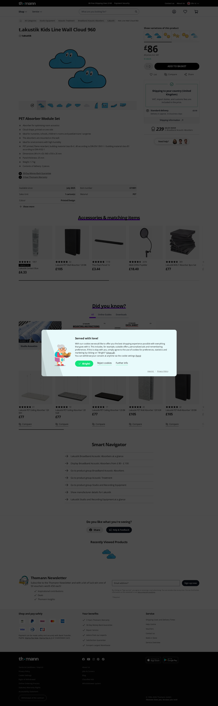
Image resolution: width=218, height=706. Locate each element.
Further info (122, 362)
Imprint (150, 371)
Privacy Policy (162, 371)
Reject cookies (104, 362)
